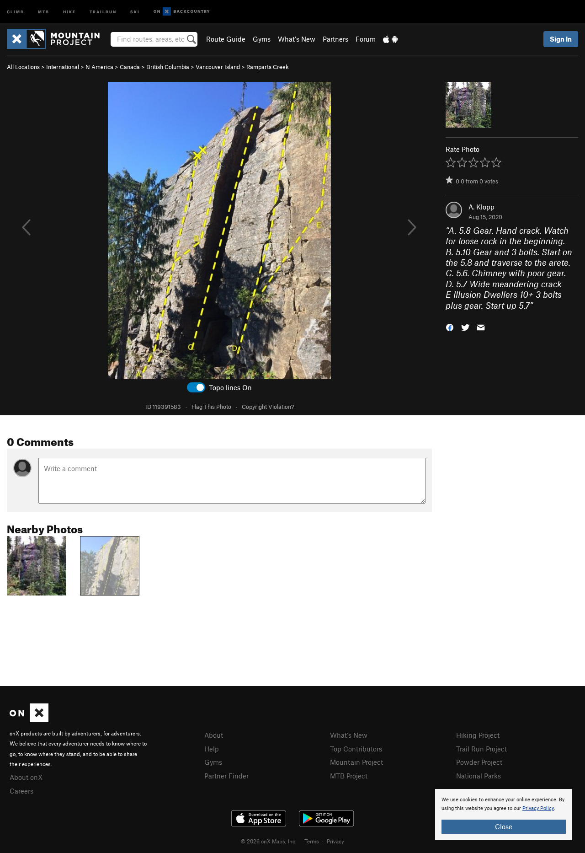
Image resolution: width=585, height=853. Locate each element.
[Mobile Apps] (390, 39)
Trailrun (103, 11)
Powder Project (479, 762)
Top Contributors (356, 749)
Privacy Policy (538, 808)
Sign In (561, 39)
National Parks (478, 776)
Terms (311, 841)
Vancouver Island (218, 66)
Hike (69, 11)
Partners (335, 39)
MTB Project (348, 776)
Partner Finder (226, 776)
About (213, 735)
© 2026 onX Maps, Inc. (269, 841)
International (62, 66)
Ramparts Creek (267, 66)
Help (211, 749)
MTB (43, 11)
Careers (21, 791)
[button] (450, 327)
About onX (26, 777)
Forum (366, 39)
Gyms (262, 39)
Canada (130, 66)
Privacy (335, 841)
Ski (135, 11)
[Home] (58, 39)
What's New (296, 39)
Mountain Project (356, 762)
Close (503, 826)
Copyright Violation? (268, 406)
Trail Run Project (481, 749)
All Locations (23, 66)
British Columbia (167, 66)
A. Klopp (481, 207)
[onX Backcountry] (182, 11)
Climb (15, 11)
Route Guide (225, 39)
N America (99, 66)
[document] (503, 814)
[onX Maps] (29, 719)
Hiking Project (478, 735)
